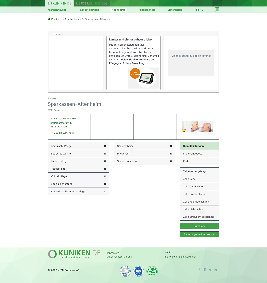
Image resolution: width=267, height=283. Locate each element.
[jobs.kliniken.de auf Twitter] (200, 269)
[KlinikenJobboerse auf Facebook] (205, 269)
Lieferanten (175, 9)
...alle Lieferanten (193, 209)
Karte (186, 161)
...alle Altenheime (193, 186)
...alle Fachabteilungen (196, 201)
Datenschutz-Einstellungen (180, 256)
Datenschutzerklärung (119, 256)
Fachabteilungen (89, 9)
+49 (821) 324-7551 (62, 132)
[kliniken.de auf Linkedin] (215, 269)
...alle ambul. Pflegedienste (198, 216)
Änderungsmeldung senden (199, 234)
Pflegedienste (146, 9)
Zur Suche (200, 226)
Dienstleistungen (193, 146)
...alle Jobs (189, 178)
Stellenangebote (192, 153)
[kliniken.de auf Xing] (210, 269)
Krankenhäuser (57, 9)
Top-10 (198, 9)
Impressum (112, 252)
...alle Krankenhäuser (195, 194)
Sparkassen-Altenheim (63, 122)
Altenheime (119, 9)
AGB (167, 251)
